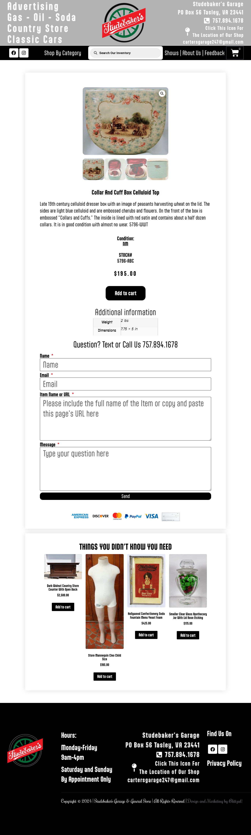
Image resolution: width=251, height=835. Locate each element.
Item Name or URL (55, 394)
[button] (162, 93)
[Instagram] (23, 53)
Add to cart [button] (63, 607)
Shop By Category (62, 52)
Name (45, 356)
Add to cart (125, 293)
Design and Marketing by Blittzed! (215, 801)
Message (48, 444)
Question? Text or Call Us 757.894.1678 (125, 344)
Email (45, 375)
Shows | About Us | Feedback (195, 52)
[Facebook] (13, 53)
